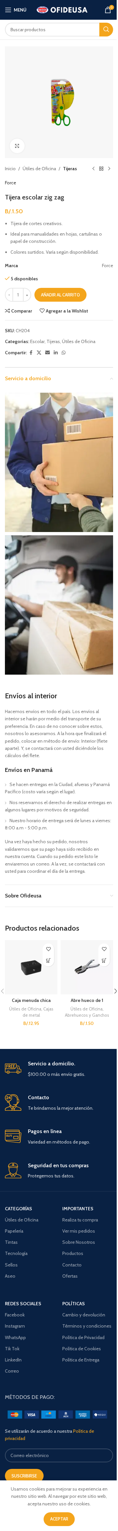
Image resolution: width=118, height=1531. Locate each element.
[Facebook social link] (31, 352)
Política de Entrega (80, 1360)
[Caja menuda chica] (31, 967)
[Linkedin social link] (56, 352)
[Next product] (109, 169)
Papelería (14, 1231)
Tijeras (70, 169)
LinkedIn (13, 1360)
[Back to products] (101, 169)
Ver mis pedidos (78, 1231)
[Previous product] (93, 169)
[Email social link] (47, 352)
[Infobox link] (59, 1069)
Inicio (10, 169)
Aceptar (59, 1518)
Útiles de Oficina (39, 169)
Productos (72, 1253)
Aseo (10, 1276)
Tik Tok (12, 1349)
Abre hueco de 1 (87, 1000)
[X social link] (39, 352)
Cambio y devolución (83, 1315)
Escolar (37, 341)
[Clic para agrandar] (17, 146)
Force (10, 183)
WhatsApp (15, 1337)
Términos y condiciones (86, 1326)
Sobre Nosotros (78, 1242)
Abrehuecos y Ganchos (87, 1015)
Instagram (15, 1326)
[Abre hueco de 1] (87, 967)
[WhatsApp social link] (64, 352)
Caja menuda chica (31, 1000)
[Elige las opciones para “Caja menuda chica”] (48, 960)
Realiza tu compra (80, 1220)
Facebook (15, 1315)
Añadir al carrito (60, 294)
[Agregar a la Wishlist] (48, 949)
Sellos (11, 1265)
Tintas (11, 1242)
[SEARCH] (106, 29)
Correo (12, 1371)
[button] (104, 960)
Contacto (72, 1265)
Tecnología (16, 1253)
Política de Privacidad (83, 1337)
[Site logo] (62, 9)
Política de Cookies (81, 1349)
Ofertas (70, 1276)
